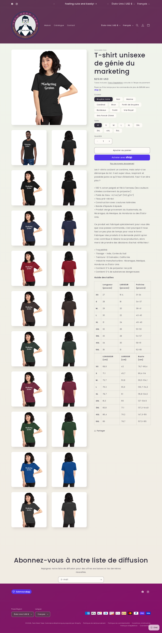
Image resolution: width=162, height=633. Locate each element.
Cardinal (101, 104)
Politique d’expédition (128, 626)
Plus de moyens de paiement (122, 163)
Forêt (115, 110)
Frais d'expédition (115, 83)
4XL (108, 130)
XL (129, 125)
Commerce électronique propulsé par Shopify (63, 623)
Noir (118, 99)
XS (98, 125)
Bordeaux (101, 110)
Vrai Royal (129, 110)
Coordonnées (145, 626)
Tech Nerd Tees (38, 623)
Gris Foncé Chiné (105, 115)
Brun (114, 104)
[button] (137, 25)
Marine (129, 99)
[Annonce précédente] (54, 4)
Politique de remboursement (94, 623)
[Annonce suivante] (108, 4)
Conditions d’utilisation (141, 623)
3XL (98, 130)
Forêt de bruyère (130, 104)
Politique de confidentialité (119, 623)
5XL (117, 130)
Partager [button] (101, 430)
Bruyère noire (103, 99)
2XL (138, 125)
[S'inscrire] (101, 580)
